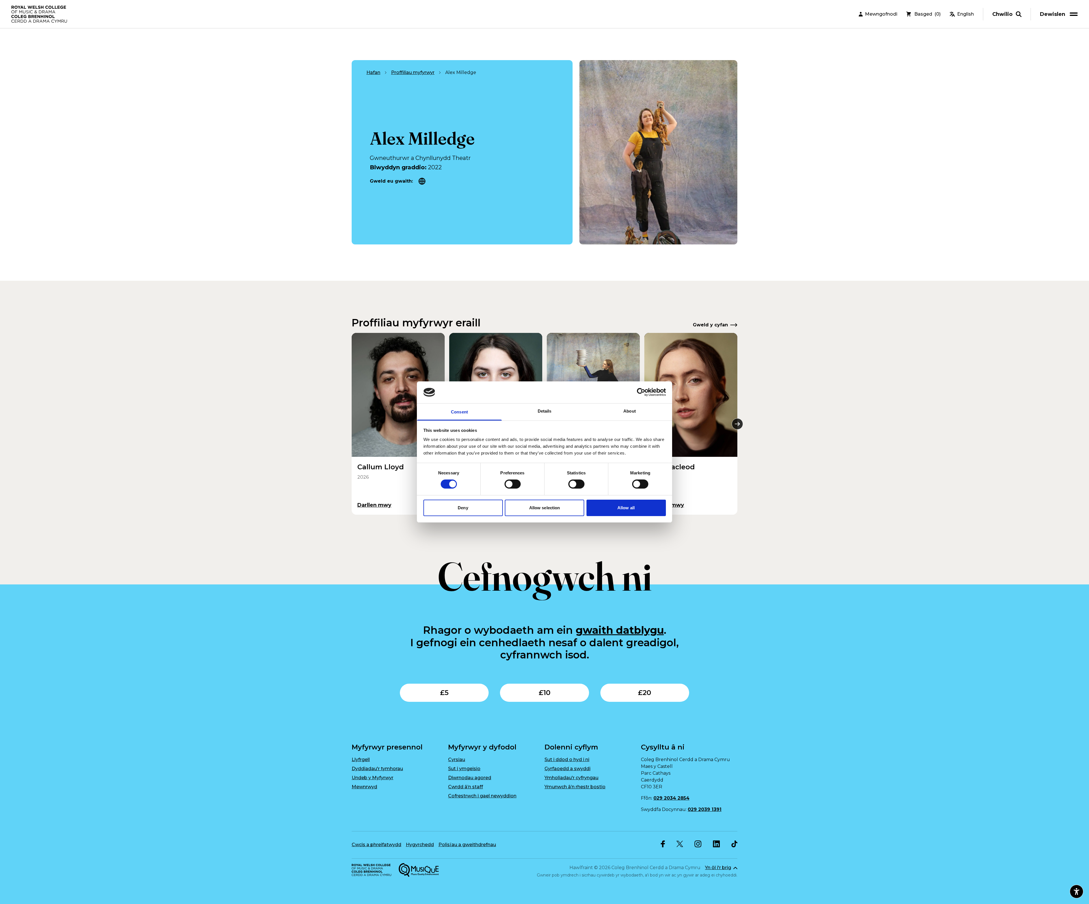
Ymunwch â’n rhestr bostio (574, 786)
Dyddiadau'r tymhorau (377, 768)
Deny (463, 507)
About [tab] (629, 411)
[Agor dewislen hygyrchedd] (1076, 891)
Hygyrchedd (420, 844)
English (965, 14)
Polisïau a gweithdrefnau (467, 844)
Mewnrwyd (364, 786)
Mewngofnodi (881, 14)
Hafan (373, 72)
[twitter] (679, 844)
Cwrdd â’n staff (465, 786)
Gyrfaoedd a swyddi (567, 768)
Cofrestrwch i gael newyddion (482, 796)
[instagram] (698, 843)
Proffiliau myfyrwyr (412, 72)
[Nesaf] (737, 424)
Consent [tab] (459, 411)
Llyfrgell (361, 759)
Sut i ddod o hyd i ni (566, 759)
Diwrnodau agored (469, 777)
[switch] (513, 484)
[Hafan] (39, 14)
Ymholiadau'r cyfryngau (571, 777)
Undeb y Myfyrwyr (372, 777)
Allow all (626, 507)
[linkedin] (716, 843)
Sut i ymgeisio (464, 768)
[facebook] (663, 843)
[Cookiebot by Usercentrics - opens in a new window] (641, 392)
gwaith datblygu (620, 630)
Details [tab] (545, 411)
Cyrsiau (456, 759)
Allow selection (544, 507)
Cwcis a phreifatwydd (376, 844)
